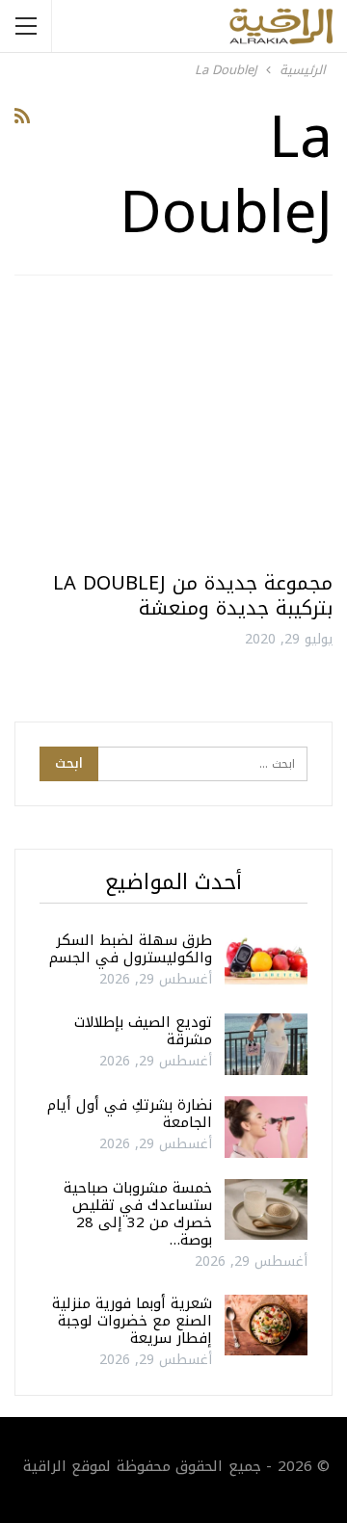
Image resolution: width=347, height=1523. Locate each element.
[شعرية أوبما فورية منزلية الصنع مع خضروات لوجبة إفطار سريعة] (266, 1325)
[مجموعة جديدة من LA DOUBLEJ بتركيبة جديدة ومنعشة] (173, 430)
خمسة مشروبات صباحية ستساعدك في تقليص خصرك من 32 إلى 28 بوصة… (138, 1213)
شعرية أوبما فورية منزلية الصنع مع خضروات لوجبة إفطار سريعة (132, 1321)
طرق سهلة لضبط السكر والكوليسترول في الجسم (130, 949)
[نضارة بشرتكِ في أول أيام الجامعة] (266, 1127)
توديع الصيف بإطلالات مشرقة (143, 1031)
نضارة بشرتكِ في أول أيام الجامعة (129, 1113)
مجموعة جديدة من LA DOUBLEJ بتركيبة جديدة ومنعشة (193, 595)
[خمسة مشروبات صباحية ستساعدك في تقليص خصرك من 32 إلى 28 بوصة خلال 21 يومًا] (266, 1210)
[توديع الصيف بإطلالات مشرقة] (266, 1044)
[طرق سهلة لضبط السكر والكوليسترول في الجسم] (266, 962)
